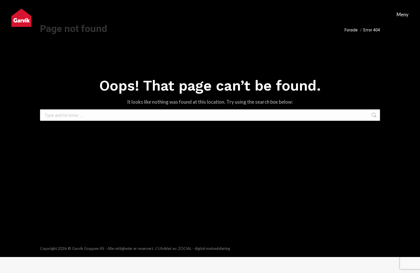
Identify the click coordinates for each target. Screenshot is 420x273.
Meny (403, 14)
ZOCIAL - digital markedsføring (204, 248)
